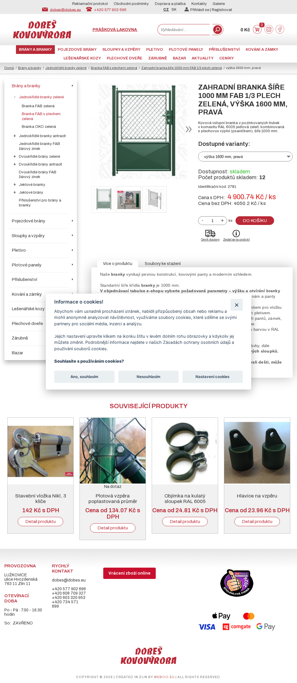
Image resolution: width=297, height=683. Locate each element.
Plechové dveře (124, 58)
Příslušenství (224, 50)
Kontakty (199, 4)
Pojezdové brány (77, 50)
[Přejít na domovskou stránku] (42, 37)
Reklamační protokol (90, 4)
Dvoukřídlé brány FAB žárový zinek (37, 174)
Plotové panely (186, 50)
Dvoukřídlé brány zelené (39, 157)
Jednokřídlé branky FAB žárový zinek (39, 146)
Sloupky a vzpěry (121, 50)
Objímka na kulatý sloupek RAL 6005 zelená (185, 501)
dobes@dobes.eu (65, 10)
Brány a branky (35, 50)
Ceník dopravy (210, 239)
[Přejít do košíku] (257, 32)
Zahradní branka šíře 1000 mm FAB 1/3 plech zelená (181, 68)
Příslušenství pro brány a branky (40, 202)
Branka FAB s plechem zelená (114, 68)
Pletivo (154, 50)
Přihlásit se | (201, 10)
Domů (9, 68)
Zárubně (157, 58)
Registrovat (222, 10)
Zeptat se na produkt (236, 239)
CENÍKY (226, 58)
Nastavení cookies (212, 376)
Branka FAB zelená (38, 106)
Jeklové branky (32, 185)
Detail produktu (40, 521)
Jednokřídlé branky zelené (66, 68)
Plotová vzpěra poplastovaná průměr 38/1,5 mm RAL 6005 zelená (112, 504)
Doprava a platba (170, 4)
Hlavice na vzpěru (257, 496)
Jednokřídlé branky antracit (42, 136)
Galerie (219, 4)
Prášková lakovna (115, 30)
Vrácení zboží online (129, 573)
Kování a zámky (262, 50)
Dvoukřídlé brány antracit (40, 164)
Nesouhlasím (148, 376)
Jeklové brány (31, 192)
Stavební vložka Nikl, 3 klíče (40, 498)
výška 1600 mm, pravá (223, 157)
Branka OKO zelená (39, 127)
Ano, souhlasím (84, 376)
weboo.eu (164, 677)
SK (173, 10)
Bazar (179, 58)
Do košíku (255, 220)
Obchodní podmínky (131, 4)
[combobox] (183, 29)
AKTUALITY (202, 58)
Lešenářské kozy (82, 58)
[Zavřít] (236, 304)
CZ (166, 10)
